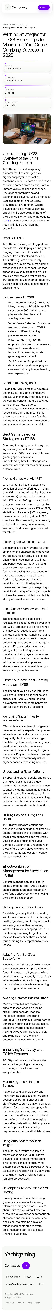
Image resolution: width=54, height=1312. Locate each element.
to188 (6, 220)
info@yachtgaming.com (20, 1284)
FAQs (39, 1276)
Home (5, 25)
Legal (37, 1302)
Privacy (20, 1302)
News (12, 25)
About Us (10, 1302)
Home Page (13, 1276)
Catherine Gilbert (13, 68)
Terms (29, 1302)
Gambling (22, 25)
